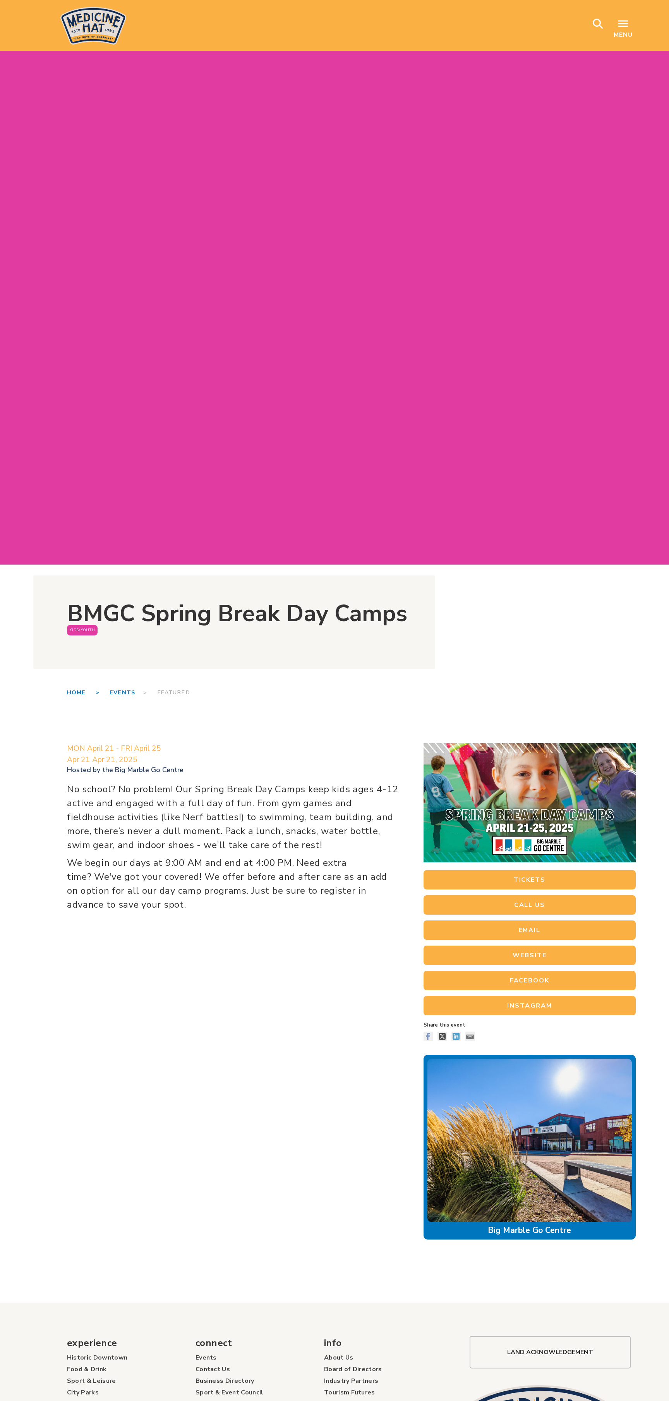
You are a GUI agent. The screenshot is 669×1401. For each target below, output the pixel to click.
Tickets (529, 880)
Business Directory (225, 1381)
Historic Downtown (97, 1358)
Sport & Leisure (91, 1381)
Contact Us (213, 1369)
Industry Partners (351, 1381)
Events (122, 692)
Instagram (529, 1005)
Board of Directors (353, 1369)
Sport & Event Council (230, 1392)
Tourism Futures (349, 1392)
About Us (338, 1358)
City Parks (83, 1392)
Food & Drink (87, 1369)
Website (529, 955)
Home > (88, 692)
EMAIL (530, 930)
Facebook (529, 980)
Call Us (529, 905)
